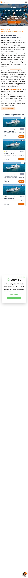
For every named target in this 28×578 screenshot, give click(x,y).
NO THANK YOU (21, 277)
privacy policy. (7, 291)
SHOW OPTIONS (14, 294)
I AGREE (14, 298)
